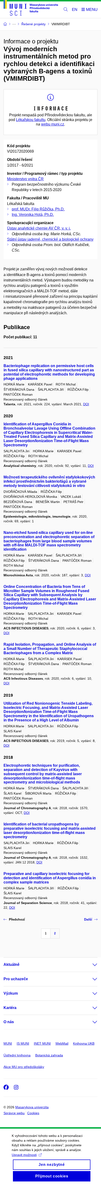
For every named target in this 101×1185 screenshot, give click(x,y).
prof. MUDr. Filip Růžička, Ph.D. (38, 209)
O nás (9, 1022)
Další (88, 919)
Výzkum (11, 993)
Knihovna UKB (83, 1043)
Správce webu (14, 1113)
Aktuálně (11, 965)
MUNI (8, 1043)
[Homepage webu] (31, 9)
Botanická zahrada (49, 1055)
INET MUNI (42, 1043)
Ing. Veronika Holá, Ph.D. (33, 215)
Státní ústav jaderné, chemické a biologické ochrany (50, 239)
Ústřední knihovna (17, 1055)
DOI (86, 404)
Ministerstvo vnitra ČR (25, 179)
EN (74, 9)
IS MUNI (23, 1043)
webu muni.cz (52, 124)
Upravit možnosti (24, 1155)
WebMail (61, 1043)
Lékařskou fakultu (30, 120)
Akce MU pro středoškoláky (24, 1067)
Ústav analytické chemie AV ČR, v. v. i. (39, 228)
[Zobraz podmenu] (90, 965)
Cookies (33, 1113)
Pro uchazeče (16, 979)
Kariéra (10, 1008)
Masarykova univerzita (32, 1107)
